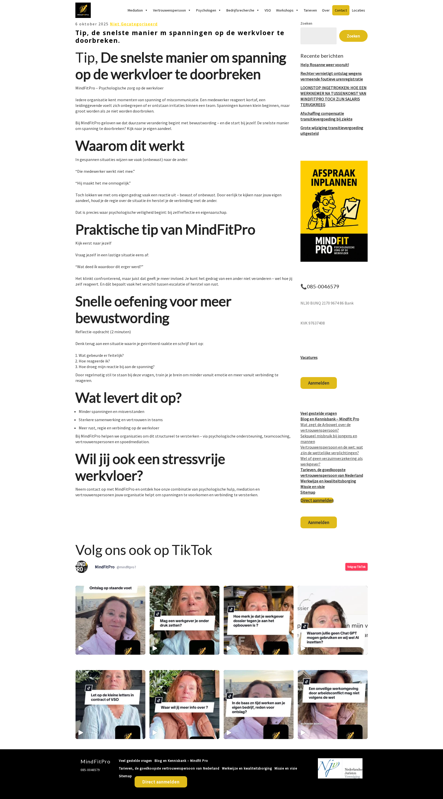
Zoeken (306, 23)
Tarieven (310, 10)
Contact (341, 10)
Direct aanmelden (317, 500)
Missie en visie (312, 486)
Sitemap (307, 492)
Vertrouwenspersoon (169, 10)
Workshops (285, 10)
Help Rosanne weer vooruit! (324, 64)
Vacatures (309, 357)
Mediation (135, 10)
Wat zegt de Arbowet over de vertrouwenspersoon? (325, 427)
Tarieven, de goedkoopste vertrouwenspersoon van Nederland (169, 768)
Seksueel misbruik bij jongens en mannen (328, 438)
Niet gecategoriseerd (134, 23)
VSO (268, 10)
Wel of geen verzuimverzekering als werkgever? (331, 461)
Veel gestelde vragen (318, 413)
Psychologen (206, 10)
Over (326, 10)
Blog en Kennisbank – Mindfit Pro (329, 418)
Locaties (358, 10)
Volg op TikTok (356, 567)
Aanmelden (318, 383)
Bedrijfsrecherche (240, 10)
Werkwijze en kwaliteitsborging (328, 480)
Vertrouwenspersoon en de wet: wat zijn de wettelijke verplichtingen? (331, 449)
